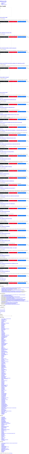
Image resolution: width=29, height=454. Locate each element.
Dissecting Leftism (3, 339)
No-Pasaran (2, 372)
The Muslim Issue (3, 401)
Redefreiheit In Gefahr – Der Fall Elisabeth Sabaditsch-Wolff (8, 433)
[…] (27, 50)
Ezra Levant (2, 342)
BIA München (3, 419)
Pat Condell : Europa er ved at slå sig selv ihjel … (7, 151)
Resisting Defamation (3, 385)
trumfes (5, 49)
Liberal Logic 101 (3, 363)
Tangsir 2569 (2, 436)
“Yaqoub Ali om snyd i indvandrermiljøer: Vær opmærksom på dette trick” (11, 296)
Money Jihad (2, 368)
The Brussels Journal (3, 394)
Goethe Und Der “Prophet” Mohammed (5, 423)
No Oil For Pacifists (3, 371)
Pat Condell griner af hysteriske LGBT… (6, 32)
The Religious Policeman (4, 404)
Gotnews (2, 346)
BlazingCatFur (3, 327)
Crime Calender (3, 420)
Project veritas (3, 381)
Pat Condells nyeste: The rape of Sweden (6, 218)
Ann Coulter (2, 320)
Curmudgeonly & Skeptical (4, 336)
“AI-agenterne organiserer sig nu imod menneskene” (12, 302)
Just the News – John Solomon (4, 359)
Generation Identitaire (3, 446)
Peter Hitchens (3, 375)
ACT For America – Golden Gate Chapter (6, 318)
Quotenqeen (2, 432)
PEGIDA (2, 428)
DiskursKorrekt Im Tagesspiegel (5, 422)
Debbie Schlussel (3, 337)
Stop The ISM (3, 391)
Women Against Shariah (4, 412)
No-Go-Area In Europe (4, 427)
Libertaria (2, 425)
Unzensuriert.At (3, 438)
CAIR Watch (2, 331)
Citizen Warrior (3, 332)
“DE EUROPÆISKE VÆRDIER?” (7, 295)
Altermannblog (3, 417)
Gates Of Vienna (3, 345)
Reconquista (2, 384)
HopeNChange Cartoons (4, 349)
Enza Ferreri (2, 444)
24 (0, 311)
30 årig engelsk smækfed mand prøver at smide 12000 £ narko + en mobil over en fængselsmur (12, 291)
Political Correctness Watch (4, 378)
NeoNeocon (2, 370)
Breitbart (2, 330)
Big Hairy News (3, 326)
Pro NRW (2, 431)
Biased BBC (2, 325)
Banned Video (3, 323)
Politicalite (2, 379)
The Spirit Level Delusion (4, 406)
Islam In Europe (3, 353)
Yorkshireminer (3, 413)
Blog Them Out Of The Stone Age (5, 328)
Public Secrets (3, 382)
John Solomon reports (3, 358)
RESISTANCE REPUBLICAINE (5, 449)
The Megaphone (3, 400)
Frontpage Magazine (3, 344)
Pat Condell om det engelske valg (5, 271)
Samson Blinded (3, 387)
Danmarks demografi (3, 2)
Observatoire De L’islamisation (4, 448)
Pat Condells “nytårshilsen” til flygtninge (6, 166)
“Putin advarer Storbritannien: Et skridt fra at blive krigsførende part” (12, 304)
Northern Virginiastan (3, 373)
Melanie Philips (3, 365)
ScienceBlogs (2, 388)
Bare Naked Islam (3, 324)
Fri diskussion (3, 3)
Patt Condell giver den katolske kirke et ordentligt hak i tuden (9, 263)
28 (3, 311)
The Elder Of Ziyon (3, 396)
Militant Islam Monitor (3, 367)
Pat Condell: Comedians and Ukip (5, 240)
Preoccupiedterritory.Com (4, 380)
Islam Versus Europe (3, 354)
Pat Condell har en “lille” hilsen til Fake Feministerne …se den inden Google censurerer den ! (13, 130)
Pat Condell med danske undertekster (5, 158)
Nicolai (4, 182)
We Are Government (3, 410)
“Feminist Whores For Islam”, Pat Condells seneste (7, 203)
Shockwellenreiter (3, 435)
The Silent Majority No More (4, 405)
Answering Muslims (3, 321)
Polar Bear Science (3, 377)
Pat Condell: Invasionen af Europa (5, 233)
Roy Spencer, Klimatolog (4, 386)
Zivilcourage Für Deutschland (4, 439)
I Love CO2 (2, 350)
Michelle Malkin (3, 366)
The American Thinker (4, 393)
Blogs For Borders (3, 329)
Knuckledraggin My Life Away (4, 361)
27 (2, 311)
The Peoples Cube (3, 403)
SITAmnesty (2, 451)
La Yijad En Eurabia (3, 447)
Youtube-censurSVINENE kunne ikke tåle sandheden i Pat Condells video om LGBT (12, 63)
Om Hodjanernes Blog (3, 4)
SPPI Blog (2, 390)
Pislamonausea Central (3, 376)
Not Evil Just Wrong (3, 374)
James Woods (2, 356)
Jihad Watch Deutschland (4, 424)
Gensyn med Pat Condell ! (4, 92)
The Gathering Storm (3, 398)
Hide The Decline (3, 348)
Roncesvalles (2, 434)
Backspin (2, 322)
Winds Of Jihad (3, 411)
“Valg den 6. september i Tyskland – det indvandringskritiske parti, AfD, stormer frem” (11, 290)
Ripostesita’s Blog (3, 450)
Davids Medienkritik (3, 421)
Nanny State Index (3, 369)
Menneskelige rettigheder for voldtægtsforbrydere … (7, 107)
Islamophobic (2, 355)
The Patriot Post (3, 402)
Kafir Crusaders (3, 360)
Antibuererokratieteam (3, 418)
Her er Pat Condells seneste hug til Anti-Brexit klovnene (8, 99)
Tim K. (2, 437)
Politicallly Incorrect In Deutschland (5, 429)
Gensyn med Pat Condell (3, 17)
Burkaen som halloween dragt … (5, 173)
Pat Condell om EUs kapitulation (5, 226)
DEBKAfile (2, 338)
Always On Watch (3, 319)
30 (4, 311)
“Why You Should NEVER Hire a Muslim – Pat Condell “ (8, 247)
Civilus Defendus (3, 333)
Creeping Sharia (3, 335)
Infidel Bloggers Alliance (4, 351)
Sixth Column (3, 389)
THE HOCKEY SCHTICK (4, 399)
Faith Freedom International (4, 343)
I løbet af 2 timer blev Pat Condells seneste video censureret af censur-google (11, 122)
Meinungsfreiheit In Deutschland (5, 426)
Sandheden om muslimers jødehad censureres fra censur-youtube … (10, 114)
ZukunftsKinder (3, 440)
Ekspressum (2, 341)
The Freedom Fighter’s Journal (4, 397)
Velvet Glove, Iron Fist (4, 408)
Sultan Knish (2, 392)
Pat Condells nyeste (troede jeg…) (5, 255)
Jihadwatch (2, 357)
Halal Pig (2, 347)
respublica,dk (2, 445)
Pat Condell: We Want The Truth (5, 211)
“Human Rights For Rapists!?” (4, 77)
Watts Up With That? (3, 409)
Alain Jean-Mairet (3, 443)
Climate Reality (3, 334)
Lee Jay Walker (3, 362)
